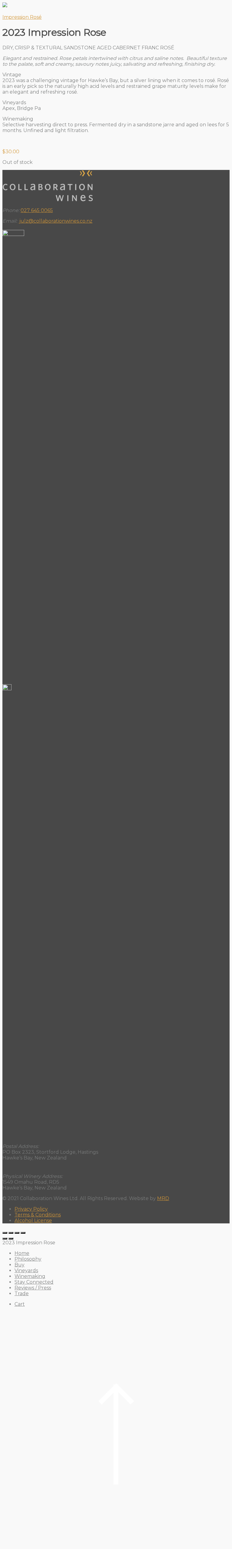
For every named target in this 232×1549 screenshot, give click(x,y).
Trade (21, 1293)
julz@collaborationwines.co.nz (55, 221)
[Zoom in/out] (4, 1233)
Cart (19, 1304)
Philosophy (27, 1259)
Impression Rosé (22, 17)
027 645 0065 (37, 210)
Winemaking (29, 1276)
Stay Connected (33, 1282)
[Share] (16, 1233)
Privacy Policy (31, 1209)
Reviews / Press (32, 1288)
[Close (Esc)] (23, 1233)
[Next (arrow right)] (10, 1238)
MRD (163, 1198)
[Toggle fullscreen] (10, 1233)
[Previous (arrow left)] (4, 1238)
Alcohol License (33, 1220)
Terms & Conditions (37, 1215)
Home (21, 1253)
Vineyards (26, 1270)
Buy (19, 1265)
